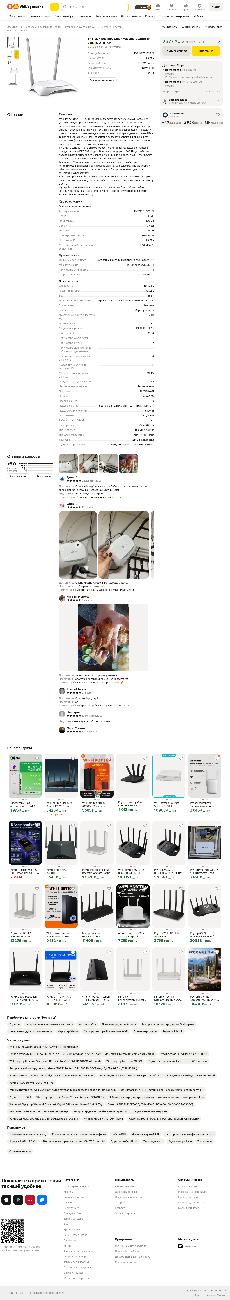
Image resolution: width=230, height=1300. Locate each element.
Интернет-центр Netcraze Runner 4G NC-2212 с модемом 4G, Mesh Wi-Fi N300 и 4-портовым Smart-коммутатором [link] (133, 998)
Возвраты (120, 1208)
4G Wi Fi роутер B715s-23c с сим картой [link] (131, 935)
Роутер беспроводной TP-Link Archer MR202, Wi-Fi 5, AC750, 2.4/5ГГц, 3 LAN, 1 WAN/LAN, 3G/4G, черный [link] (24, 998)
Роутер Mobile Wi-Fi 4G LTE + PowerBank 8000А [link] (24, 871)
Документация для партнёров (132, 1256)
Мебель (68, 1191)
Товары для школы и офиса (79, 1251)
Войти (216, 6)
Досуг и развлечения (76, 1186)
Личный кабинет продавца (130, 1245)
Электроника (71, 1208)
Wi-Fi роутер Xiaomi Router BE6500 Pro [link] (57, 935)
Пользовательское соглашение (46, 1292)
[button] (102, 80)
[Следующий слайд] (76, 66)
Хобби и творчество (75, 1235)
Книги (67, 1245)
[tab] (17, 16)
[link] (14, 1024)
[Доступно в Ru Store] (42, 1204)
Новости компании (189, 1186)
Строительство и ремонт (78, 1267)
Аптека (68, 1224)
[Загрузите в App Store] (6, 1204)
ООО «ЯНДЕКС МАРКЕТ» (211, 1290)
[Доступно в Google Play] (18, 1204)
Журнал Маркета (125, 1213)
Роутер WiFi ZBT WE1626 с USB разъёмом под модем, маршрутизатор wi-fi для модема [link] (204, 871)
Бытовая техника (74, 1197)
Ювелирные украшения (77, 1278)
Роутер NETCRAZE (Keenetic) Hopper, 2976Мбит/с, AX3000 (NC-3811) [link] (23, 935)
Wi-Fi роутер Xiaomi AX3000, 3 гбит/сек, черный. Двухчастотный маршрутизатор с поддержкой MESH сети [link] (96, 804)
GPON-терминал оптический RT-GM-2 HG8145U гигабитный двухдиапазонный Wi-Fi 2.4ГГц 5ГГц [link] (24, 804)
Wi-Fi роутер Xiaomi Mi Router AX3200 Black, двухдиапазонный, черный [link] (59, 804)
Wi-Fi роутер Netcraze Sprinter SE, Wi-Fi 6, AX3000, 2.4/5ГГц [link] (166, 804)
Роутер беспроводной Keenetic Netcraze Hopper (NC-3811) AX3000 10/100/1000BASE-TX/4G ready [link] (96, 871)
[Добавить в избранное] (37, 758)
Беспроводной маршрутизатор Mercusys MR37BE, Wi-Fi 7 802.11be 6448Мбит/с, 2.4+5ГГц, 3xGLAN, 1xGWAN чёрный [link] (96, 935)
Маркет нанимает (188, 1208)
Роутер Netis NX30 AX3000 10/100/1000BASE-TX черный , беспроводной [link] (60, 871)
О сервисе (121, 1202)
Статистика (16, 1292)
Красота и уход (72, 1229)
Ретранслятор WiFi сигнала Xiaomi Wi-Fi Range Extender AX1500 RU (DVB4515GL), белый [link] (204, 804)
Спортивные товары (76, 1256)
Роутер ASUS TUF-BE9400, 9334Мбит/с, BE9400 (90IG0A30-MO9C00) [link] (202, 935)
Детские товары (73, 1272)
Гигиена (68, 1202)
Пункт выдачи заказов (191, 1202)
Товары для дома (73, 1218)
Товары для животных (76, 1261)
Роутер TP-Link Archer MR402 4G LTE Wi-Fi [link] (59, 998)
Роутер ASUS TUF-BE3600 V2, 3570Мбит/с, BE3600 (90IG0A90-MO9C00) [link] (168, 871)
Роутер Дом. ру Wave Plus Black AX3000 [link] (130, 804)
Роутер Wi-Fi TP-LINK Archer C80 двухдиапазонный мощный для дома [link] (166, 935)
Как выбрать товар (126, 1186)
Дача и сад (70, 1240)
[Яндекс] (221, 1295)
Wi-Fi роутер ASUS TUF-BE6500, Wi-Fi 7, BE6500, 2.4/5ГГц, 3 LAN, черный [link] (133, 871)
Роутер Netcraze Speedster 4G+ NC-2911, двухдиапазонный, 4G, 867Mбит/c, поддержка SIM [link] (203, 998)
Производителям (188, 1197)
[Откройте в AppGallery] (30, 1204)
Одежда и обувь (73, 1213)
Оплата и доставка (126, 1191)
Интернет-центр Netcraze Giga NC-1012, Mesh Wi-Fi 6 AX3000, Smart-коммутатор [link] (167, 998)
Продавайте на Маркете (129, 1251)
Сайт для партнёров (126, 1262)
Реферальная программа (192, 1191)
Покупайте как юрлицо (128, 1197)
